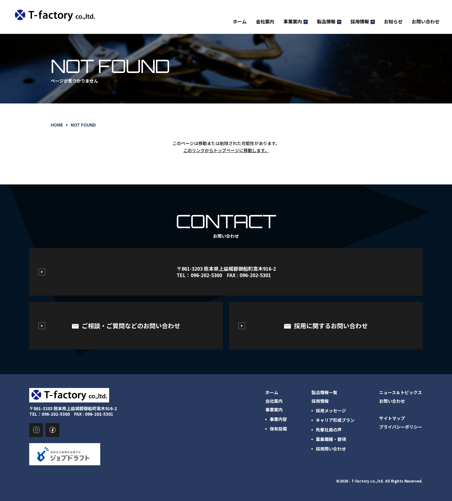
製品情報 (326, 21)
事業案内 (292, 21)
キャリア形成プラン (335, 420)
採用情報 (360, 21)
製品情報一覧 (324, 392)
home (57, 124)
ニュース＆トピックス (400, 392)
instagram (36, 430)
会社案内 (265, 21)
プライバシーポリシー (400, 427)
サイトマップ (392, 418)
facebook (52, 430)
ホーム (240, 21)
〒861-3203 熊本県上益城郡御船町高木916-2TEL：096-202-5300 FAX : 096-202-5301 (226, 272)
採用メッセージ (331, 410)
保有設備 (278, 429)
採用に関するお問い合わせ (331, 325)
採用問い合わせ (331, 449)
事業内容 (278, 419)
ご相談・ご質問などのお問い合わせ (131, 325)
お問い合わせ (425, 21)
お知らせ (393, 21)
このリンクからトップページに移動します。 (226, 150)
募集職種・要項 (331, 439)
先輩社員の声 (329, 429)
